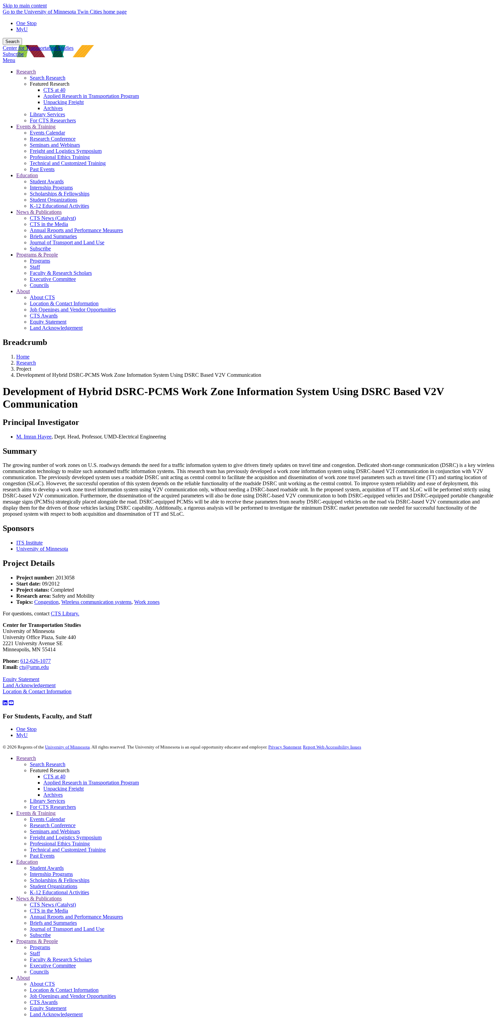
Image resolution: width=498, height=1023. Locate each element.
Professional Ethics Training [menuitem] (60, 157)
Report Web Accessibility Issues (332, 747)
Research (26, 363)
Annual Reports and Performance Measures (76, 917)
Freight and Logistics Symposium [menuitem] (66, 151)
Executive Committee (53, 965)
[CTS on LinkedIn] (5, 703)
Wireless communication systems (96, 602)
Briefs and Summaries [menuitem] (53, 236)
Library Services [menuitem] (47, 114)
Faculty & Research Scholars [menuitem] (61, 273)
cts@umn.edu (34, 667)
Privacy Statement (285, 747)
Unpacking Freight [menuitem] (63, 102)
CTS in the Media (49, 911)
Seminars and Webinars (55, 831)
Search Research (47, 764)
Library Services (47, 801)
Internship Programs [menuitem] (51, 187)
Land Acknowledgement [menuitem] (56, 328)
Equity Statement (21, 679)
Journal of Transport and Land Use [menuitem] (67, 242)
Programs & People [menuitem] (37, 255)
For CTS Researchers (53, 807)
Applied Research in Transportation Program (91, 782)
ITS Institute (29, 543)
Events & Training (36, 813)
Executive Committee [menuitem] (53, 279)
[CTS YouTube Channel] (11, 703)
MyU (22, 29)
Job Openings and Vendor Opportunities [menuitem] (73, 309)
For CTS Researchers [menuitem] (53, 120)
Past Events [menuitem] (42, 169)
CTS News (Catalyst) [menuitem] (53, 218)
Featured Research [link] (49, 84)
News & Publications (39, 898)
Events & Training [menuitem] (36, 126)
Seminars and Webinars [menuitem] (55, 145)
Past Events (42, 856)
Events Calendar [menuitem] (47, 133)
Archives (53, 795)
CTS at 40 (54, 776)
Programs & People (37, 941)
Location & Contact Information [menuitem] (64, 303)
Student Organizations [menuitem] (53, 200)
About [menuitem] (23, 291)
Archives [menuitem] (53, 108)
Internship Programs (51, 874)
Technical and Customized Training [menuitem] (68, 163)
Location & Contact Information (37, 691)
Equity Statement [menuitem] (48, 322)
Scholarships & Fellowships (59, 880)
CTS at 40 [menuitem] (54, 90)
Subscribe (13, 54)
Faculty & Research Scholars (61, 959)
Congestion (46, 602)
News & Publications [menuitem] (39, 212)
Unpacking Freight (63, 789)
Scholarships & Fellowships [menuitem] (59, 194)
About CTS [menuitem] (42, 297)
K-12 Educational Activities (59, 892)
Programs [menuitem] (40, 261)
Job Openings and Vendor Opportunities (73, 996)
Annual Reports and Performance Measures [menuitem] (76, 230)
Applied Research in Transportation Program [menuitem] (91, 96)
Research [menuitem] (26, 72)
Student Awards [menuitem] (47, 181)
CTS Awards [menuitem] (44, 316)
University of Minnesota (42, 549)
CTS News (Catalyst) (53, 904)
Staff (35, 953)
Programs (40, 947)
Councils (39, 972)
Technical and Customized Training (68, 850)
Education (27, 862)
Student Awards (47, 868)
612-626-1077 (35, 661)
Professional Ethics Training (60, 843)
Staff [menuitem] (35, 267)
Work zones (147, 602)
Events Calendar (47, 819)
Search (12, 41)
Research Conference (53, 825)
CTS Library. (65, 613)
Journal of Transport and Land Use (67, 929)
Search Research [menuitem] (47, 78)
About (23, 978)
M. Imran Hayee (33, 436)
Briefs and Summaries (53, 923)
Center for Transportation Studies (38, 48)
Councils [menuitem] (39, 285)
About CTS (42, 984)
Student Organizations (53, 886)
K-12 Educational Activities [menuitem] (59, 206)
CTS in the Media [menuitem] (49, 224)
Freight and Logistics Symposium (66, 837)
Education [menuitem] (27, 175)
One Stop (26, 23)
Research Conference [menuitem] (53, 139)
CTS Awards (44, 1002)
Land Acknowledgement (29, 685)
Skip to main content (25, 5)
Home (22, 357)
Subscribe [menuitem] (40, 248)
